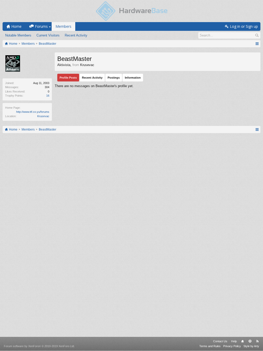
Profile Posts (68, 77)
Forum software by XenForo (39, 346)
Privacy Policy (232, 346)
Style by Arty (251, 346)
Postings (114, 77)
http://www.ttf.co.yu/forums (32, 111)
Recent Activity (76, 35)
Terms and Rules (210, 346)
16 (47, 95)
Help (234, 341)
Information (133, 77)
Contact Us (220, 341)
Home (242, 341)
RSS (257, 341)
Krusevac (43, 116)
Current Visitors (48, 35)
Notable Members (18, 35)
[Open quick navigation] (257, 44)
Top (250, 341)
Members (63, 26)
